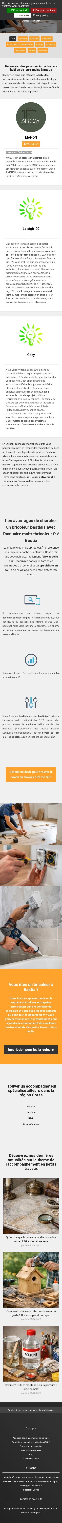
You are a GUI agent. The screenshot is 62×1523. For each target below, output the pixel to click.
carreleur (23, 38)
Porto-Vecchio (31, 1124)
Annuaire (17, 1438)
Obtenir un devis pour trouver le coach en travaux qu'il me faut (31, 774)
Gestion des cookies (31, 1450)
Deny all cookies (45, 10)
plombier (43, 50)
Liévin (31, 1118)
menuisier (50, 44)
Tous (12, 38)
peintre (32, 50)
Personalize (23, 15)
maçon (39, 44)
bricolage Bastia (31, 1490)
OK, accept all (18, 10)
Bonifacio (31, 1112)
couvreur (34, 38)
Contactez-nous (31, 1458)
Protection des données (31, 1446)
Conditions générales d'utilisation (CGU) (31, 1442)
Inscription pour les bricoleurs (31, 1050)
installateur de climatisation (20, 44)
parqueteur (20, 50)
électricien (47, 38)
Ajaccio (31, 1106)
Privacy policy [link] (40, 15)
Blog (31, 1454)
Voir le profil (32, 144)
